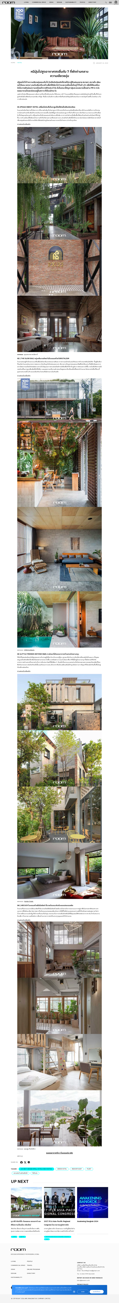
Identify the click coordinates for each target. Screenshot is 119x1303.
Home (13, 62)
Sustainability (70, 2)
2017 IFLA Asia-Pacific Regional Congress (58, 1237)
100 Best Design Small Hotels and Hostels (36, 1169)
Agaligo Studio (29, 901)
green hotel (62, 1169)
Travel (29, 1265)
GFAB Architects (29, 650)
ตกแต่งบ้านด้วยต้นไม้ (20, 1173)
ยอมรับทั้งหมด (96, 1292)
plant (89, 1169)
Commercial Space (39, 2)
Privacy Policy (82, 1284)
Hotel (19, 62)
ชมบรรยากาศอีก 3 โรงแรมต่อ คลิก (59, 1153)
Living (26, 2)
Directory (92, 2)
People (82, 2)
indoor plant (77, 1169)
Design (59, 2)
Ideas (51, 2)
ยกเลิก (83, 1292)
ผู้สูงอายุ (22, 1237)
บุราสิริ (14, 1237)
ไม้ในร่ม (34, 1173)
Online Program (33, 1269)
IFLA (47, 1239)
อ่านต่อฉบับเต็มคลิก (23, 124)
